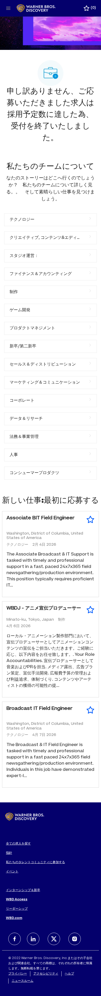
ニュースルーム (22, 981)
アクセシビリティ (45, 973)
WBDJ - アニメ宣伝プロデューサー (43, 608)
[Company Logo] (36, 8)
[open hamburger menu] (8, 8)
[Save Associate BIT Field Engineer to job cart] (90, 519)
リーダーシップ (17, 908)
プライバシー (17, 973)
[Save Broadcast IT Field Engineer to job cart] (90, 710)
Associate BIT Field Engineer (40, 518)
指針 (9, 853)
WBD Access (16, 899)
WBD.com (14, 918)
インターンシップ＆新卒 (23, 890)
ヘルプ (69, 973)
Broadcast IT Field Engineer (39, 708)
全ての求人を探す (18, 843)
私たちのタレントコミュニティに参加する (35, 862)
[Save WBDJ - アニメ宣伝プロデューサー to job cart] (90, 610)
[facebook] (14, 939)
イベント (12, 871)
